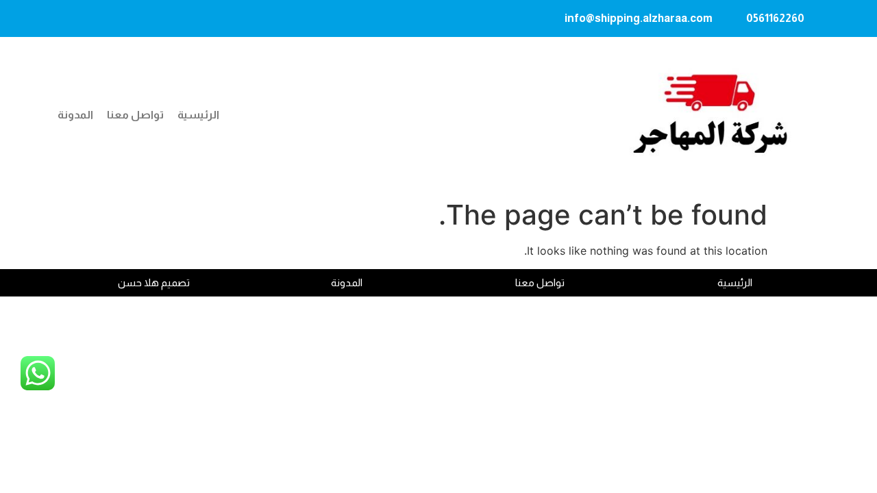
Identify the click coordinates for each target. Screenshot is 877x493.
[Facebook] (94, 18)
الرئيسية (198, 115)
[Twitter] (67, 18)
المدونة (75, 115)
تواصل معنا (135, 115)
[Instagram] (120, 18)
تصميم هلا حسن (154, 282)
